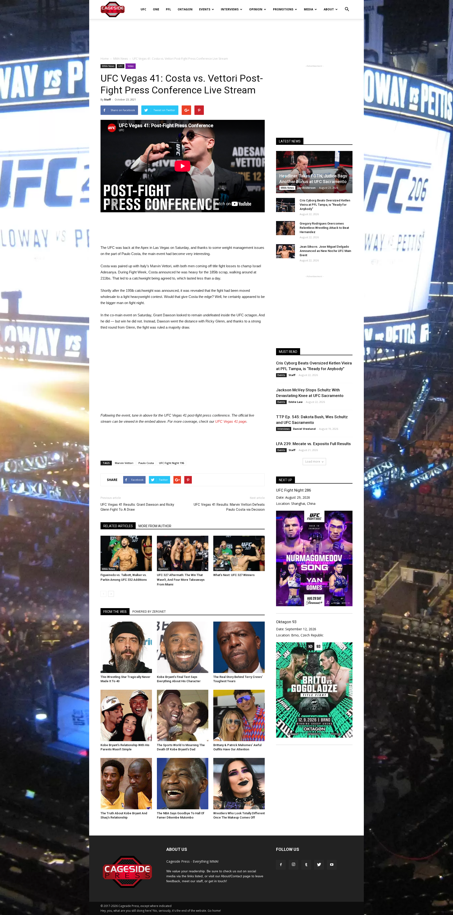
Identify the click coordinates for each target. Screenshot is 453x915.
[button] (346, 6)
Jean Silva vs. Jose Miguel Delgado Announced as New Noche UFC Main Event (325, 251)
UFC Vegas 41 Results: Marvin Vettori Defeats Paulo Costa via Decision (229, 507)
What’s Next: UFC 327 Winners (234, 575)
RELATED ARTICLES (118, 526)
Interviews (230, 9)
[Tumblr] (306, 864)
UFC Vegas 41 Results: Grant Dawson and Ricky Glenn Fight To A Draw (137, 507)
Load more (312, 462)
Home (105, 59)
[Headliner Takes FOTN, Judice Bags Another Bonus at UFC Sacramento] (314, 172)
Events (204, 9)
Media (308, 9)
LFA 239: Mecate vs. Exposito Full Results (313, 443)
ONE (156, 9)
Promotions (283, 9)
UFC (143, 9)
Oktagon (185, 9)
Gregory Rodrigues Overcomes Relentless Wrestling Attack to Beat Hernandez (324, 228)
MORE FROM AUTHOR (154, 526)
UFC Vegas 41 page (230, 421)
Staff (107, 99)
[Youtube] (331, 864)
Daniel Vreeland (304, 428)
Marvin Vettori (124, 463)
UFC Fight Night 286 (293, 490)
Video (131, 66)
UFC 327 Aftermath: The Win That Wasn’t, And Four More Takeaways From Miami (181, 579)
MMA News (108, 66)
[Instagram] (293, 864)
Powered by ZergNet (149, 611)
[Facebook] (280, 864)
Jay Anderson (306, 187)
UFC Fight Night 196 (171, 463)
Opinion (255, 9)
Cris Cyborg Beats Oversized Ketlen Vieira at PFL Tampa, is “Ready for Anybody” (325, 205)
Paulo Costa (146, 463)
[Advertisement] (226, 35)
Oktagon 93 (286, 621)
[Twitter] (319, 864)
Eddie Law (295, 402)
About (329, 9)
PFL (168, 9)
